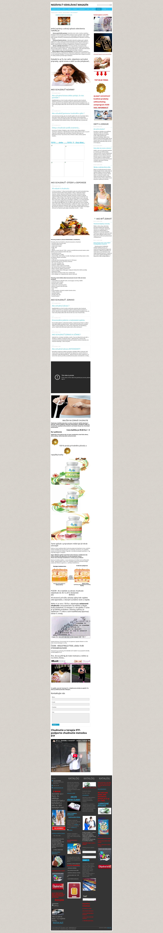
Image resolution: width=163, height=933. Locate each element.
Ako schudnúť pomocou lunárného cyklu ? (68, 113)
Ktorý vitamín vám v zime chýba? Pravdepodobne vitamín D (102, 243)
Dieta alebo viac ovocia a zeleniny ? (102, 148)
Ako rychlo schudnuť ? (99, 129)
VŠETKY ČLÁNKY (73, 800)
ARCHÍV (74, 797)
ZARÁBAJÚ (76, 824)
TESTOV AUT (58, 922)
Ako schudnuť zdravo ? (60, 306)
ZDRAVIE (60, 12)
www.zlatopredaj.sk (102, 789)
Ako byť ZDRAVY (66, 12)
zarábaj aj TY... (74, 827)
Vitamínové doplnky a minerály (102, 223)
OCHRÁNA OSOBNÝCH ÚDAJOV (58, 833)
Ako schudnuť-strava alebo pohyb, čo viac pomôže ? (68, 96)
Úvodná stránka (54, 12)
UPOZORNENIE (85, 795)
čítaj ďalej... (79, 142)
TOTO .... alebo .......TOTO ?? (62, 142)
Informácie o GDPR (71, 793)
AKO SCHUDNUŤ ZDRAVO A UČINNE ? (66, 334)
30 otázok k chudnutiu (60, 188)
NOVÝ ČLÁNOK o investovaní (72, 814)
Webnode (109, 927)
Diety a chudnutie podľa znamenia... (66, 128)
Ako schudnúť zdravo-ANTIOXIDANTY (66, 349)
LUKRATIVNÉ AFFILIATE (103, 804)
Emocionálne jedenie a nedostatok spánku (68, 320)
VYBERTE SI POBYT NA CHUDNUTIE (64, 15)
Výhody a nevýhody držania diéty (102, 167)
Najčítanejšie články (74, 817)
